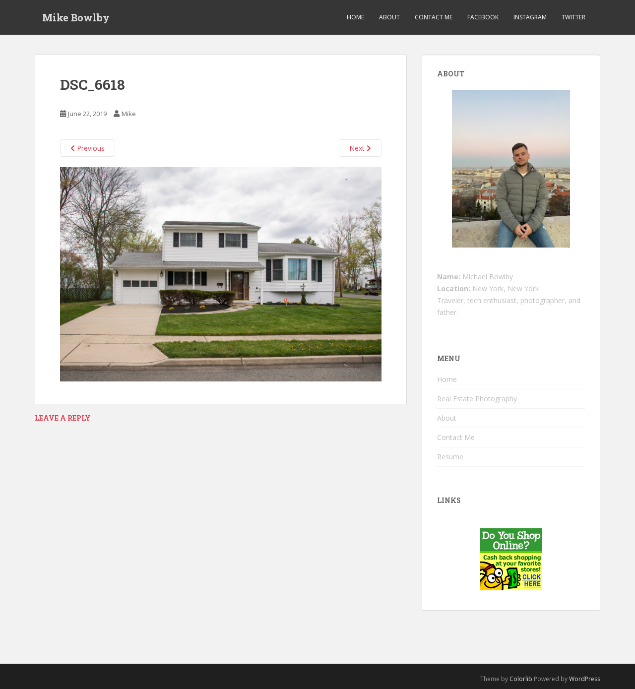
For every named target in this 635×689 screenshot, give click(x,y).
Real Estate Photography (477, 398)
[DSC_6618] (220, 273)
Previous (90, 148)
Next (358, 148)
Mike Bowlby (76, 17)
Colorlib (520, 679)
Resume (450, 456)
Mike (129, 113)
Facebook (483, 17)
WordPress (584, 679)
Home (355, 17)
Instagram (530, 17)
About (389, 17)
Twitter (573, 17)
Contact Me (433, 17)
